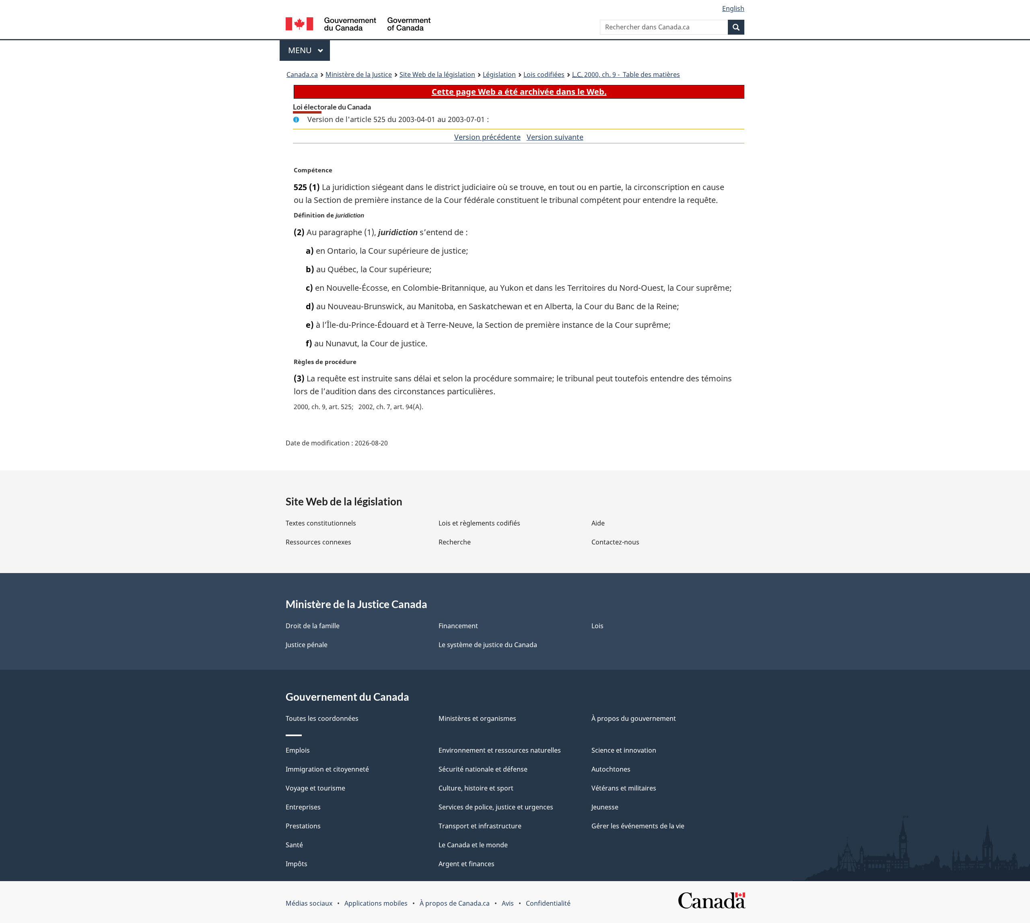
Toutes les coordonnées (322, 718)
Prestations (303, 826)
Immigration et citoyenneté (327, 769)
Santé (294, 844)
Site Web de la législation (437, 74)
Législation (499, 74)
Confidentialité (548, 903)
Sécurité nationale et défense (483, 769)
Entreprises (303, 807)
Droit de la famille (313, 625)
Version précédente (487, 137)
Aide (598, 523)
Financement (458, 625)
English (733, 8)
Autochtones (610, 769)
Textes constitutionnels (321, 523)
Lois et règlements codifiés (479, 523)
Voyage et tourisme (315, 788)
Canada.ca (302, 74)
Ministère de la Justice (358, 74)
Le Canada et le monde (473, 844)
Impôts (296, 863)
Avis (508, 903)
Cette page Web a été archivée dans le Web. (519, 91)
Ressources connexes (318, 542)
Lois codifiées (543, 74)
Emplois (298, 750)
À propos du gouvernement (633, 718)
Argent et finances (466, 863)
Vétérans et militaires (623, 788)
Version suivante (555, 137)
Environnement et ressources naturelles (500, 750)
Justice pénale (307, 644)
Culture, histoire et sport (476, 788)
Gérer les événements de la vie (637, 826)
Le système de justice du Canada (488, 644)
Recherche (455, 542)
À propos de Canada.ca (455, 903)
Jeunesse (604, 807)
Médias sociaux (309, 903)
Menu (309, 50)
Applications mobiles (376, 903)
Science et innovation (623, 750)
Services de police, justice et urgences (496, 807)
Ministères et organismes (477, 718)
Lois (597, 625)
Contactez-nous (615, 542)
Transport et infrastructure (480, 826)
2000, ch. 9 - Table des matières (626, 74)
